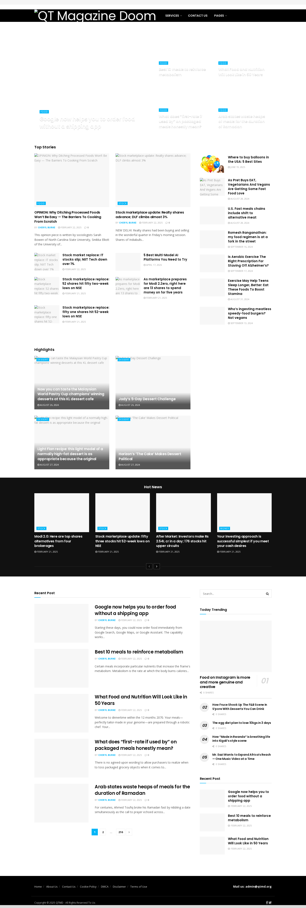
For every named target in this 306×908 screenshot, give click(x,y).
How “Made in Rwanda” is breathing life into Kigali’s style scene (241, 739)
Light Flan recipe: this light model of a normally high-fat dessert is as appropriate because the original (70, 453)
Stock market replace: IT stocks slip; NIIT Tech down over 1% (84, 259)
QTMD (59, 902)
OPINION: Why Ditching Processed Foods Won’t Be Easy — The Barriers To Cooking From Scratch (67, 217)
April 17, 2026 (154, 264)
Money (224, 528)
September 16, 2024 (241, 246)
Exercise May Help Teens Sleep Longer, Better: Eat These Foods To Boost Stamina (248, 287)
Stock (123, 203)
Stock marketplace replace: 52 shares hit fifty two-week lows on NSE (85, 283)
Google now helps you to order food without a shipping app (87, 122)
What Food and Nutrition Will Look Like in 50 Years (241, 72)
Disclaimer (119, 886)
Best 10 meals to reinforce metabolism (182, 72)
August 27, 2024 (49, 464)
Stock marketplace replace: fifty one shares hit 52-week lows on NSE (85, 311)
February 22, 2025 (76, 134)
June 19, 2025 (237, 167)
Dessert (42, 359)
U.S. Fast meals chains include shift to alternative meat (246, 213)
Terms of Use (138, 886)
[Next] (157, 566)
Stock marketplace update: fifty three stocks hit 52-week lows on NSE (122, 541)
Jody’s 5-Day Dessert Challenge (147, 398)
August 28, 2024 (239, 198)
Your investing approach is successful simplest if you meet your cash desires (243, 541)
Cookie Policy (88, 886)
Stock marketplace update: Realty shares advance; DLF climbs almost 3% (150, 214)
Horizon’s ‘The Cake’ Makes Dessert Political (150, 456)
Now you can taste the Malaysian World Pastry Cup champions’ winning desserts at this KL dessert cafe (70, 394)
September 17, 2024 (241, 270)
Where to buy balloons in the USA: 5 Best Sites (248, 159)
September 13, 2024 (241, 323)
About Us (52, 886)
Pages (219, 16)
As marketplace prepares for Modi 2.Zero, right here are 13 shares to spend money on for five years (165, 285)
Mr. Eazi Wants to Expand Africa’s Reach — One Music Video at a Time (241, 757)
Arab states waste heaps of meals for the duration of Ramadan (241, 121)
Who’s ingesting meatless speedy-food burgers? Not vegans (249, 313)
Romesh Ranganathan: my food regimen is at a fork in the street (248, 236)
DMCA (104, 886)
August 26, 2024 (49, 404)
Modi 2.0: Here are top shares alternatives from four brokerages (58, 541)
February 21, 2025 (75, 293)
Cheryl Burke (51, 134)
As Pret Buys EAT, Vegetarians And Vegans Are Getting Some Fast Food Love (249, 186)
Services (172, 16)
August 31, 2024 (239, 299)
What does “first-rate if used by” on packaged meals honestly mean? (180, 121)
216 (120, 832)
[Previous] (149, 566)
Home (38, 886)
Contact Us (198, 16)
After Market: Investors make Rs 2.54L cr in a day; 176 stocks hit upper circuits (182, 541)
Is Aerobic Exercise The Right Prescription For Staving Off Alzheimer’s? (248, 261)
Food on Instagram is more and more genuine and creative (225, 682)
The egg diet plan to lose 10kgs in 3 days (241, 723)
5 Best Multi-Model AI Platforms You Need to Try (165, 257)
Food (44, 111)
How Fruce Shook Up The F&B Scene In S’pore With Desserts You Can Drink (239, 707)
